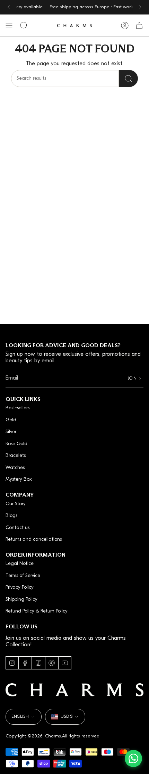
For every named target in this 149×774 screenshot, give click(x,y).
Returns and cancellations (34, 539)
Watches (15, 467)
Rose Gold (16, 444)
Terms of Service (23, 575)
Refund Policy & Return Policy (37, 611)
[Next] (140, 7)
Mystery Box (19, 479)
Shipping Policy (21, 599)
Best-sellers (17, 408)
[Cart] (139, 25)
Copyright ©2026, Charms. (34, 736)
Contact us (17, 527)
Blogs (11, 515)
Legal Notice (20, 563)
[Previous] (9, 7)
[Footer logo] (74, 690)
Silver (11, 431)
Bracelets (16, 455)
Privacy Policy (20, 587)
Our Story (16, 504)
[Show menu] (9, 25)
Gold (11, 420)
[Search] (128, 78)
